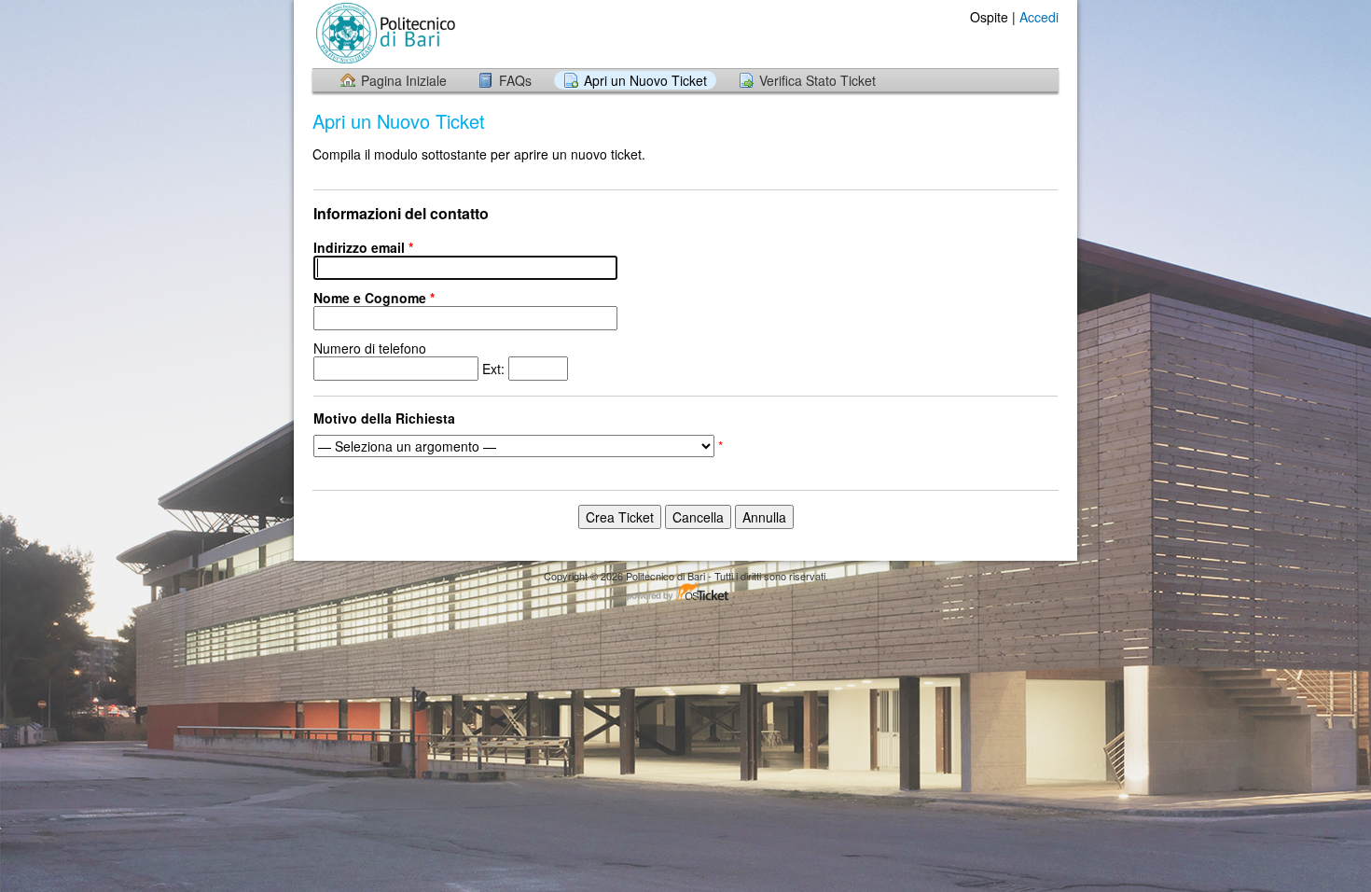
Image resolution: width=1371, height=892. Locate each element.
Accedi (1039, 16)
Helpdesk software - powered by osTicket (685, 593)
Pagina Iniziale (404, 80)
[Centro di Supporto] (383, 33)
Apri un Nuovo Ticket (645, 80)
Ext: (410, 358)
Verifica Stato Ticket (817, 80)
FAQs (515, 80)
